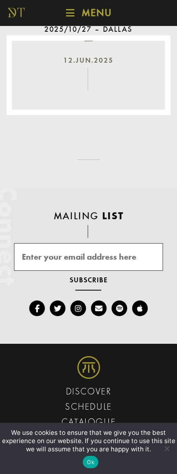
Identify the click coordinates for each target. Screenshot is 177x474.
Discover (89, 392)
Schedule (88, 407)
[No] (167, 448)
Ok (90, 462)
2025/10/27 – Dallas (88, 30)
